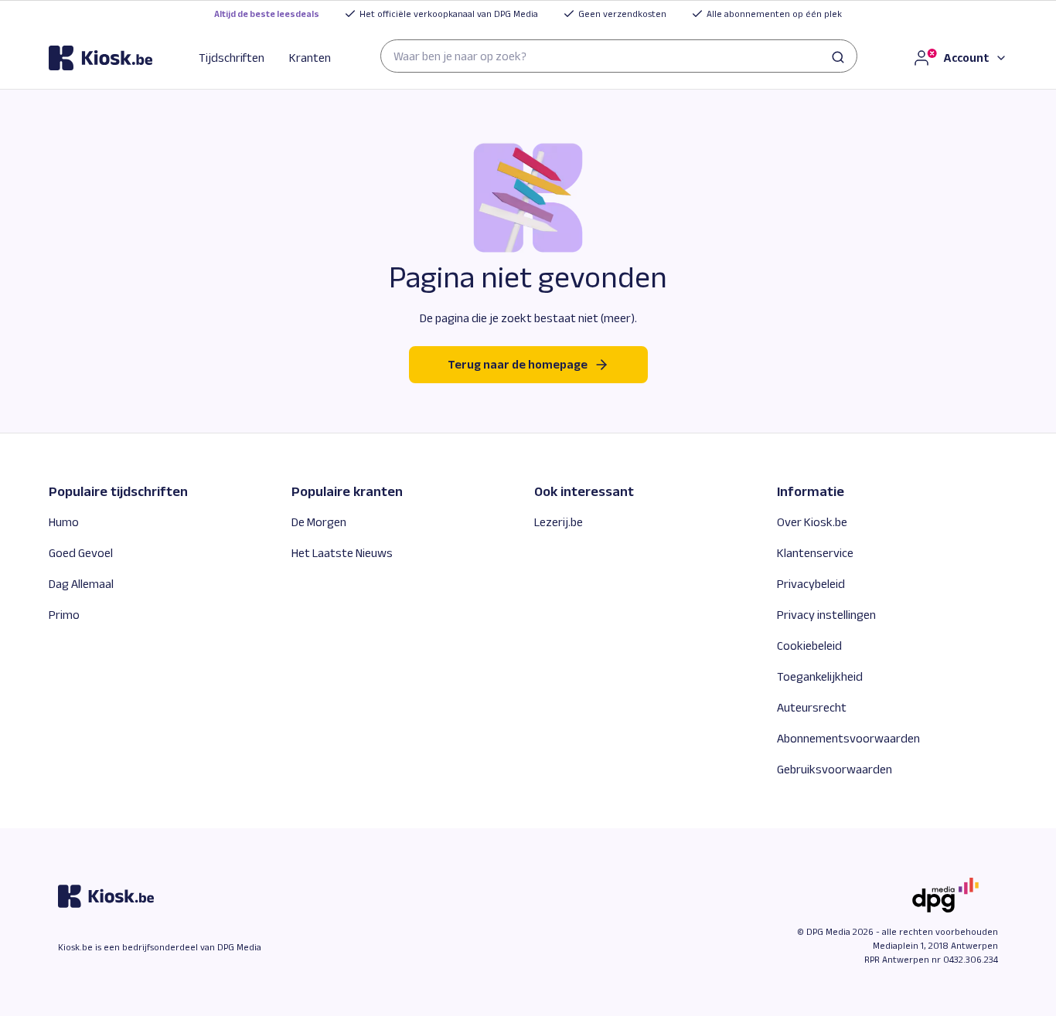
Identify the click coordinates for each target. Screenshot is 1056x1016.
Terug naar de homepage (518, 364)
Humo (64, 521)
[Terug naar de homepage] (100, 58)
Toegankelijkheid (820, 676)
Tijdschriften (231, 57)
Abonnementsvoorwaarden (848, 738)
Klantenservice (815, 552)
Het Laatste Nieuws (342, 552)
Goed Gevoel (81, 552)
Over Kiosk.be (812, 521)
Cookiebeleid (809, 645)
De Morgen (318, 521)
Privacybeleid (811, 583)
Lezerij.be (558, 521)
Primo (64, 614)
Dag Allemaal (81, 583)
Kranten (310, 57)
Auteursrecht (812, 707)
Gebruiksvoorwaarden (834, 769)
